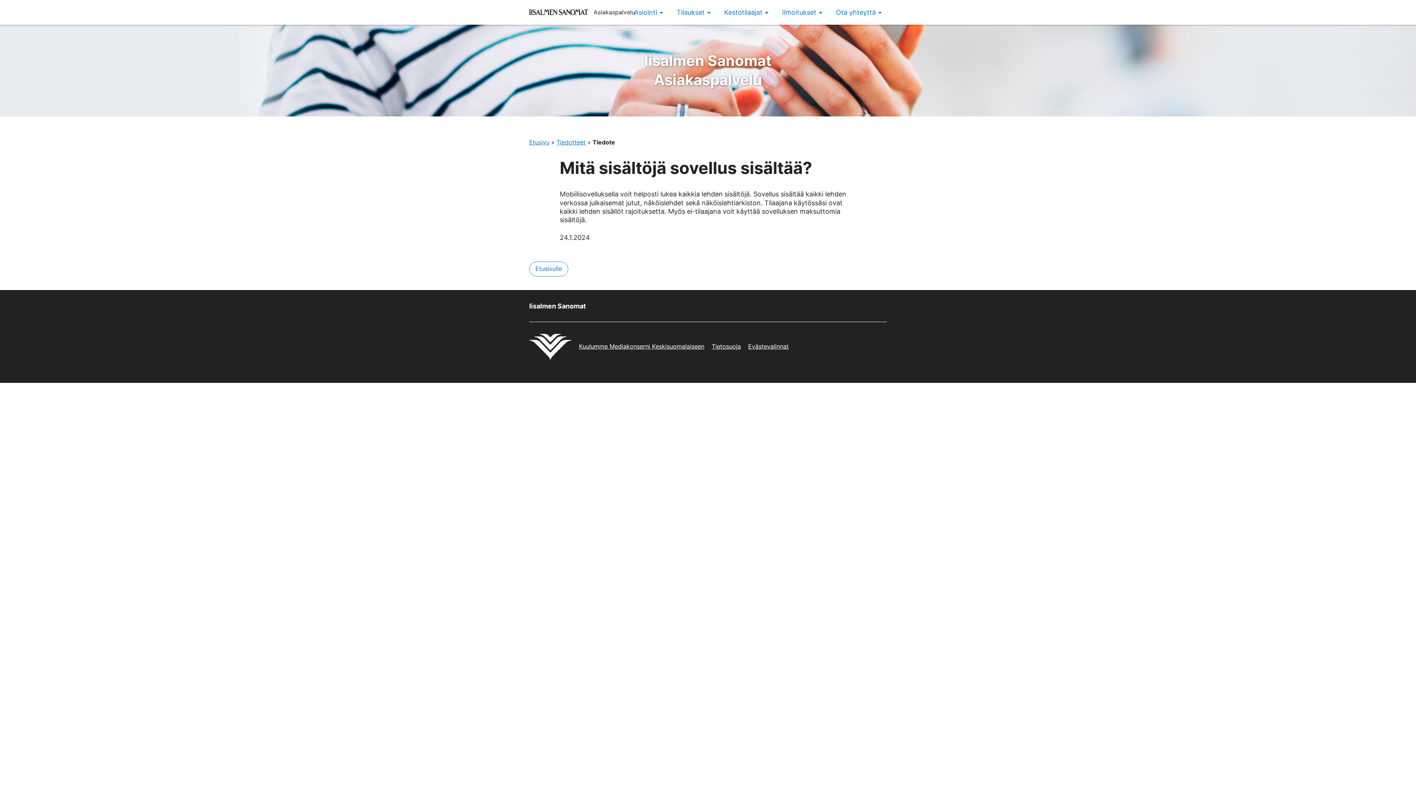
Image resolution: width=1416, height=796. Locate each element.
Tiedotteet (571, 142)
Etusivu (539, 142)
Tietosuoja (726, 346)
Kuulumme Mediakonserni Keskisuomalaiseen (641, 346)
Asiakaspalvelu (708, 70)
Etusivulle (548, 268)
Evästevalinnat (768, 346)
